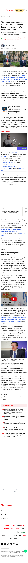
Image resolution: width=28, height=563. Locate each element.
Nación (8, 16)
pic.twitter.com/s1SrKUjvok (9, 231)
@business (15, 153)
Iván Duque (4, 396)
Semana (3, 16)
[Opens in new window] (5, 544)
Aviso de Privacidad (6, 548)
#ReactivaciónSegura (7, 162)
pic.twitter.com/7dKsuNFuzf (9, 166)
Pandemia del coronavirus (16, 396)
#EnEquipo (9, 164)
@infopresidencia (15, 229)
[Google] (2, 544)
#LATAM (3, 156)
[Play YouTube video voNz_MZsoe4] (14, 299)
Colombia (4, 399)
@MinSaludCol (5, 229)
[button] (14, 299)
